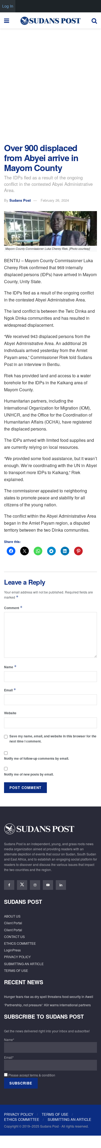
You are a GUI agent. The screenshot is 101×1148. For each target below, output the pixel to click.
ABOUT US (12, 916)
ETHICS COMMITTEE (20, 943)
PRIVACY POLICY (17, 956)
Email (10, 689)
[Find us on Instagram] (35, 885)
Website (10, 712)
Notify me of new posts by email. (29, 774)
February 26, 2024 (55, 200)
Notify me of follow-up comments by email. (36, 758)
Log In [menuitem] (7, 6)
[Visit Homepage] (50, 20)
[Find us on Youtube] (48, 885)
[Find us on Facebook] (9, 885)
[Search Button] (94, 20)
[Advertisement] (50, 84)
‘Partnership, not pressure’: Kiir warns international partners (47, 1005)
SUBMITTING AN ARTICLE (24, 963)
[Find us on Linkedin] (61, 885)
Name (10, 666)
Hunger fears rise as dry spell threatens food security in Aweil (48, 996)
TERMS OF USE (16, 970)
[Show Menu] (6, 20)
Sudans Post (20, 200)
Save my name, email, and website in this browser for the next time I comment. (52, 739)
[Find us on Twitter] (22, 885)
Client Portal (13, 922)
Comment (13, 607)
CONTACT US (14, 936)
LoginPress (12, 950)
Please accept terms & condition (31, 1075)
